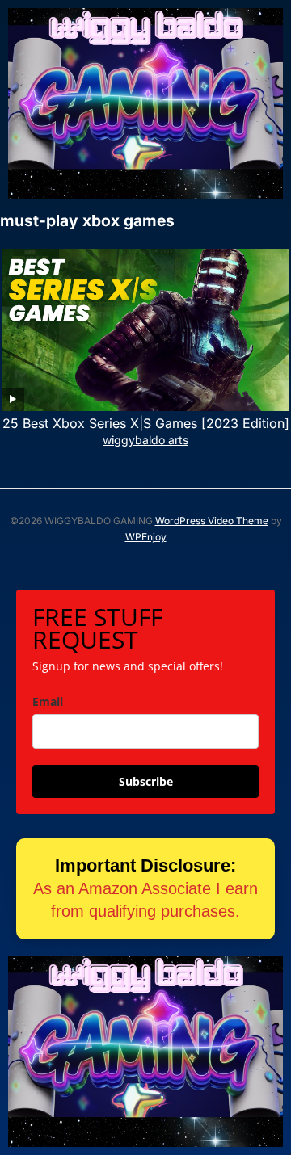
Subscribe (146, 781)
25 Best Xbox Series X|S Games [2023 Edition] (145, 423)
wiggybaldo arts (145, 440)
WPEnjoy (146, 537)
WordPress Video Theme (211, 520)
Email (47, 701)
